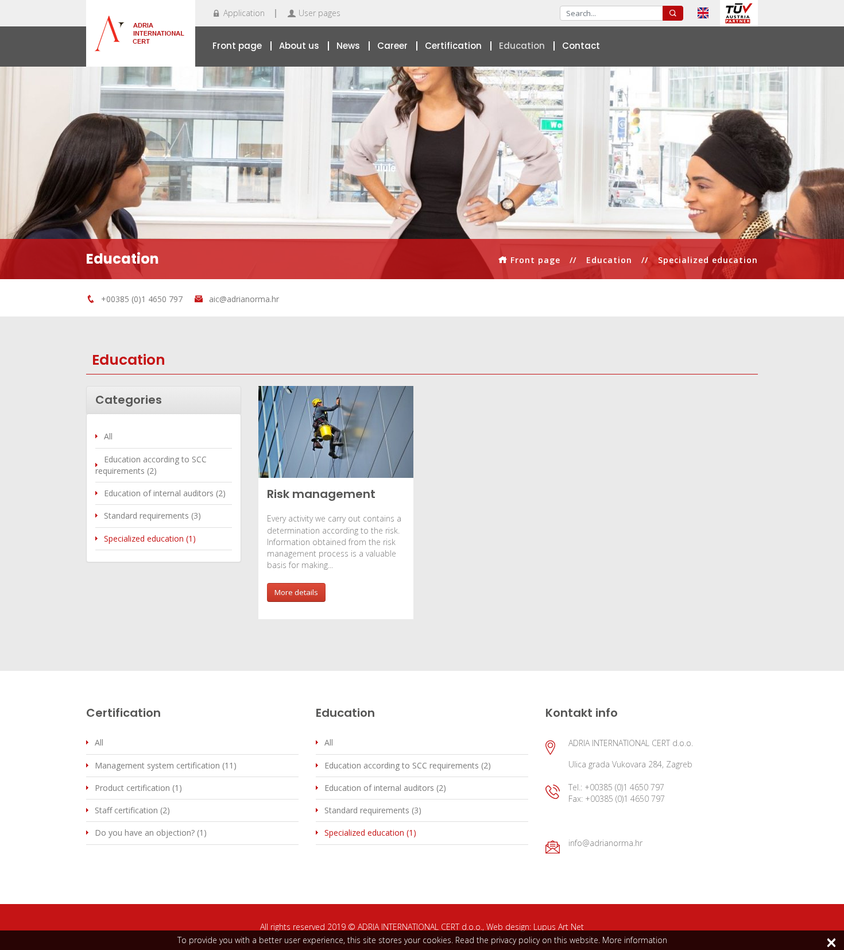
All (108, 436)
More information (634, 939)
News (348, 45)
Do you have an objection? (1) (151, 832)
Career (392, 45)
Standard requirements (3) (152, 515)
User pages (319, 12)
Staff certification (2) (132, 810)
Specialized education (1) (150, 538)
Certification (453, 45)
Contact (581, 45)
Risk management (321, 493)
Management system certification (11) (166, 765)
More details (296, 592)
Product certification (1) (138, 787)
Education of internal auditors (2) (165, 493)
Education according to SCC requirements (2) (151, 465)
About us (299, 45)
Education (522, 45)
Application (244, 12)
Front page (237, 45)
